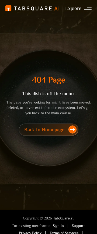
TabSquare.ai (63, 218)
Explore (73, 8)
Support (78, 226)
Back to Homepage (44, 129)
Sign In (58, 226)
